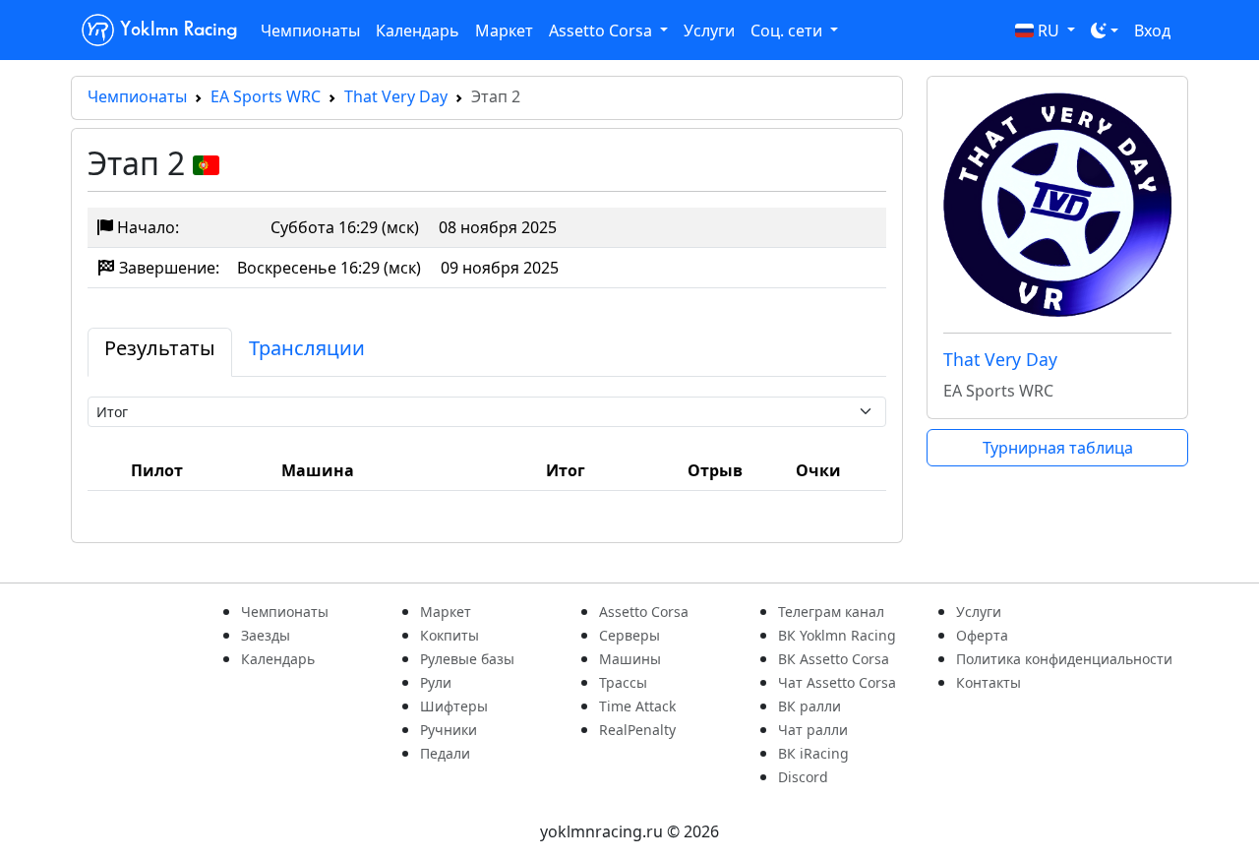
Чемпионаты (310, 30)
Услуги (709, 30)
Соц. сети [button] (788, 30)
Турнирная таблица (1058, 448)
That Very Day (396, 96)
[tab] (160, 352)
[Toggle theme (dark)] (1104, 30)
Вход (1152, 30)
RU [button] (1048, 30)
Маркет (504, 30)
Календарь (417, 30)
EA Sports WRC (265, 96)
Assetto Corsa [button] (602, 30)
